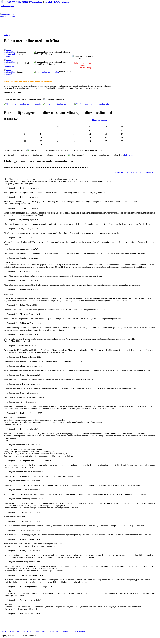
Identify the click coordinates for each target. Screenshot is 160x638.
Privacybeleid (26, 631)
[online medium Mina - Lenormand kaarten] (10, 56)
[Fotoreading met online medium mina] (58, 104)
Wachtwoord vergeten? (7, 6)
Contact (65, 2)
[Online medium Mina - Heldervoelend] (17, 1)
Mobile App (14, 631)
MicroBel (4, 631)
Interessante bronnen (50, 631)
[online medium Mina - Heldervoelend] (10, 66)
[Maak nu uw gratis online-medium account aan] (23, 104)
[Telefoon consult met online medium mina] (92, 104)
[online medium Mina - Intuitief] (10, 74)
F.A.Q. (57, 2)
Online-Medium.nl (77, 631)
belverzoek (128, 155)
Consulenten (65, 631)
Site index (37, 631)
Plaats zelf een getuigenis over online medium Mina (135, 172)
